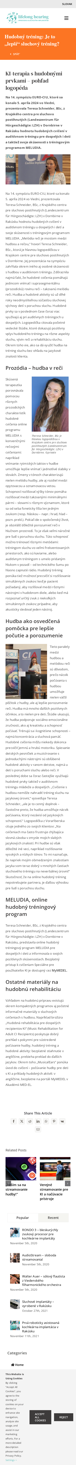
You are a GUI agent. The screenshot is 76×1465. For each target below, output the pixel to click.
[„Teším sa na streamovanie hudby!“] (21, 1159)
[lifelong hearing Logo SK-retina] (27, 13)
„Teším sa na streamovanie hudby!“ (16, 1189)
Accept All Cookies (40, 1417)
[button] (8, 1183)
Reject (63, 1417)
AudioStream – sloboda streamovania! (39, 1257)
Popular (22, 1217)
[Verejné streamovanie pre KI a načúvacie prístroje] (55, 1159)
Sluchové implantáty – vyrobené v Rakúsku (38, 1303)
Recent (53, 1217)
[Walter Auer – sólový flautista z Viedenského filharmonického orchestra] (15, 1277)
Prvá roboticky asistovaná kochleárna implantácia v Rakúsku (40, 1327)
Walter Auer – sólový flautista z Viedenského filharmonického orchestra (43, 1280)
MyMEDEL (59, 970)
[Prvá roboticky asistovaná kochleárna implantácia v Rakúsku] (15, 1323)
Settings (10, 1460)
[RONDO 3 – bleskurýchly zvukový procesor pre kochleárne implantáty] (15, 1230)
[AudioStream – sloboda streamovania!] (15, 1256)
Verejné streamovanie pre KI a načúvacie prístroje (54, 1192)
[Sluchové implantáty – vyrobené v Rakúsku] (15, 1302)
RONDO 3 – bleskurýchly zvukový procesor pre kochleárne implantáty (40, 1234)
